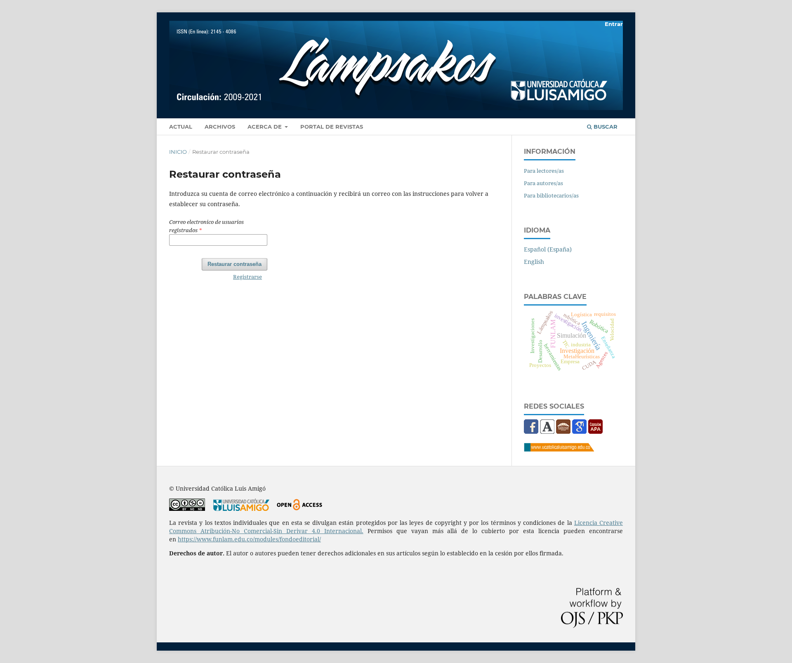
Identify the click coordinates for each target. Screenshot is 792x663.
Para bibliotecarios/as (551, 195)
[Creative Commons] (187, 509)
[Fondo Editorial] (563, 431)
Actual (180, 126)
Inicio (178, 151)
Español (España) (548, 249)
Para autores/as (543, 183)
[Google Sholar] (579, 431)
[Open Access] (299, 509)
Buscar (605, 126)
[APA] (595, 431)
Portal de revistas (331, 126)
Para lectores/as (544, 170)
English (534, 262)
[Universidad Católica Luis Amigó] (559, 449)
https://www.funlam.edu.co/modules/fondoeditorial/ (249, 539)
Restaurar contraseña (234, 264)
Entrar (614, 24)
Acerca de (265, 126)
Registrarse (247, 276)
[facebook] (531, 431)
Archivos (220, 126)
